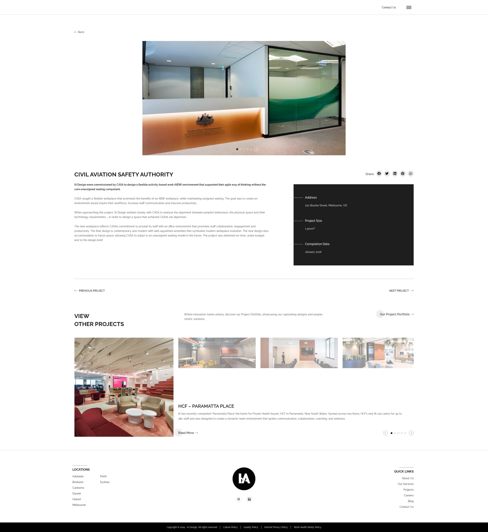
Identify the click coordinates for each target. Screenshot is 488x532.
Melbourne (79, 504)
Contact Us (389, 7)
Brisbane (77, 482)
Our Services (406, 484)
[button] (409, 7)
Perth (103, 476)
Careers (409, 495)
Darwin (76, 493)
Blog (411, 501)
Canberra (78, 487)
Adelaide (77, 476)
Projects (409, 489)
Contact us (407, 506)
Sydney (105, 482)
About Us (408, 478)
